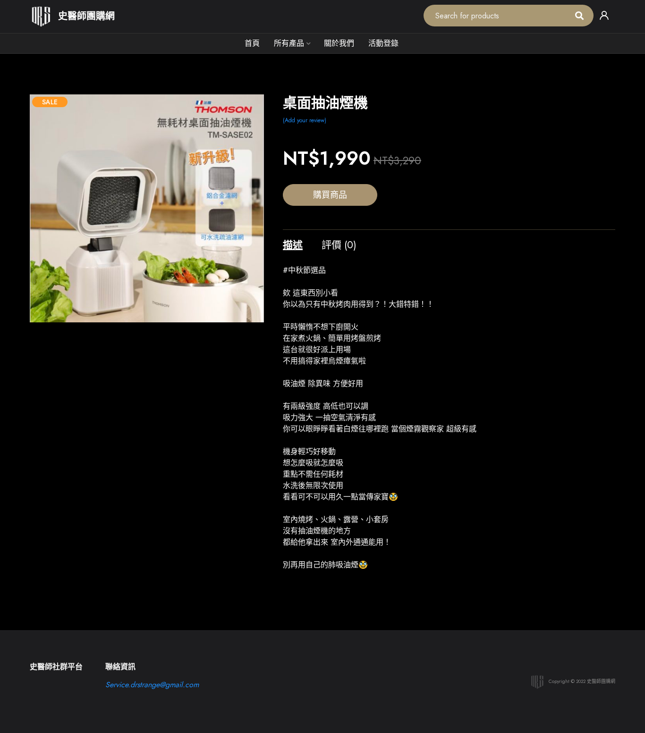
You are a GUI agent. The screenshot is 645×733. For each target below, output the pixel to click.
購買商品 (330, 195)
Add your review (304, 120)
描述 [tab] (293, 245)
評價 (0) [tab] (339, 245)
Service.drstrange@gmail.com (152, 684)
